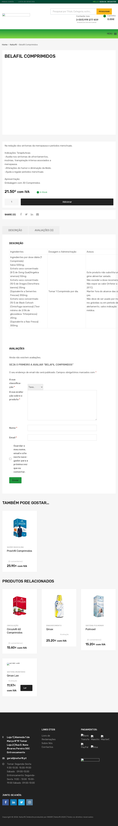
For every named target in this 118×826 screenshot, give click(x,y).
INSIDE (50, 817)
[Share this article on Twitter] (26, 214)
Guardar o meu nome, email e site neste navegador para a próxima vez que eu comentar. (21, 458)
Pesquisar (104, 11)
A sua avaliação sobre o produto (16, 396)
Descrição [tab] (15, 230)
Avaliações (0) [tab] (44, 230)
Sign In (103, 2)
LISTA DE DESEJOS (26, 2)
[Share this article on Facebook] (20, 214)
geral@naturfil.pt (17, 758)
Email (13, 437)
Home (5, 44)
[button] (110, 33)
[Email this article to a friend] (37, 214)
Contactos (47, 747)
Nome (13, 428)
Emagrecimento (53, 625)
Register (111, 2)
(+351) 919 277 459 (83, 19)
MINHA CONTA (8, 2)
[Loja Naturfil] (16, 15)
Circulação (12, 625)
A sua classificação (15, 383)
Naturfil (13, 44)
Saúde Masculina (15, 547)
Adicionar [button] (31, 567)
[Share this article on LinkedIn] (31, 214)
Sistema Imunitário (16, 672)
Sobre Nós (47, 743)
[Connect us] (5, 802)
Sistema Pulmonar (95, 625)
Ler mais (26, 689)
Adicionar (67, 202)
